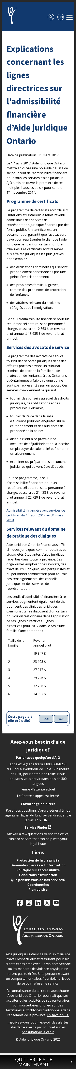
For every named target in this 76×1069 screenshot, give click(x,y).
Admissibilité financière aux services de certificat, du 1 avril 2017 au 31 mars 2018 (35, 515)
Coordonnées (38, 884)
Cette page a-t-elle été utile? (20, 719)
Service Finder (36, 827)
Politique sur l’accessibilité (38, 870)
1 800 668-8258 (55, 764)
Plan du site (38, 889)
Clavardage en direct (38, 804)
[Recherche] (51, 15)
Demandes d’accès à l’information (38, 865)
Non (61, 719)
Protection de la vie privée (38, 860)
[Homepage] (11, 15)
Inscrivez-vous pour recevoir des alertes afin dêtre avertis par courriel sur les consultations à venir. (38, 1027)
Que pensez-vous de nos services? (38, 880)
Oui (46, 719)
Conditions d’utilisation (38, 875)
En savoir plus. (58, 1015)
